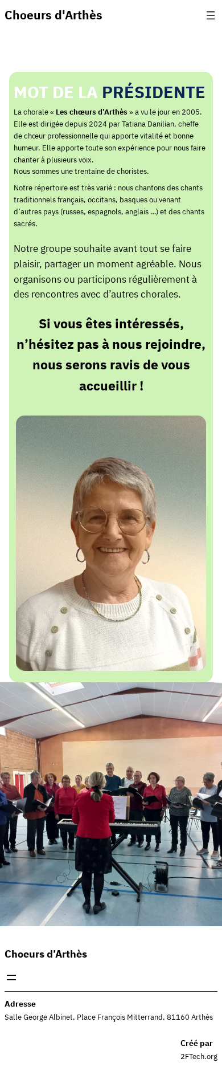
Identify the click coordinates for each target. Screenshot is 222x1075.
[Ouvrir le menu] (210, 15)
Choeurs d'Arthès (53, 15)
